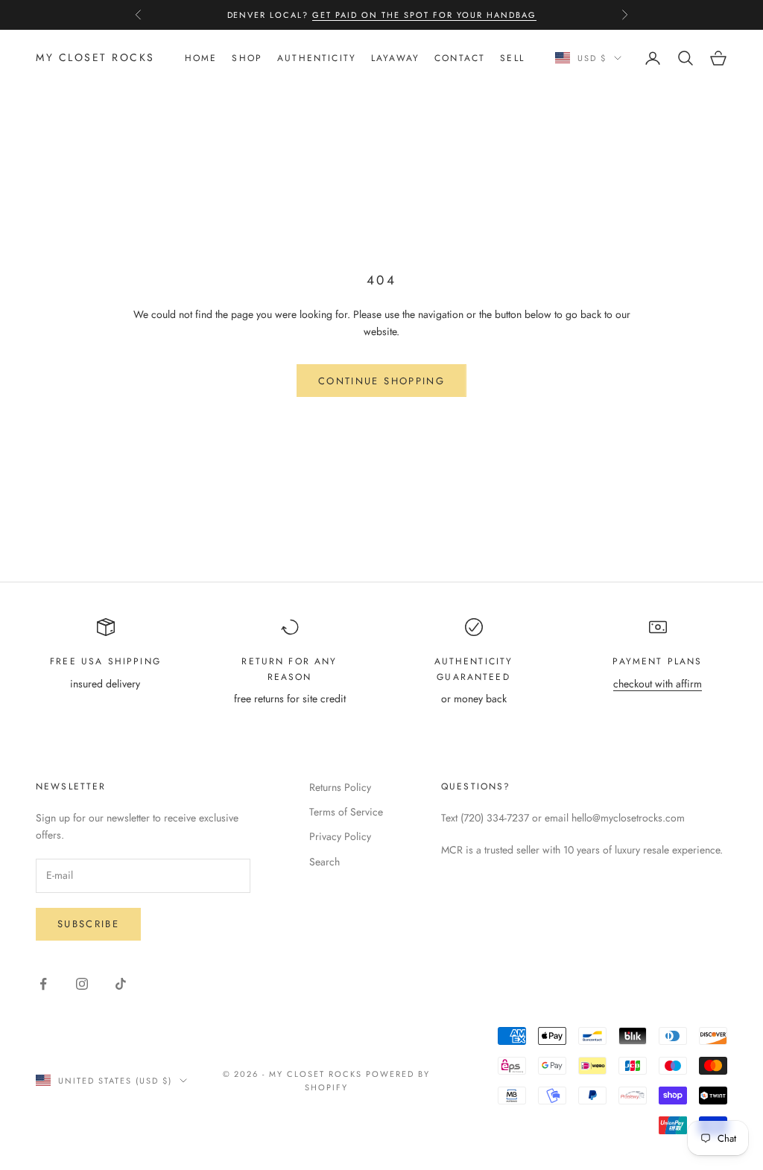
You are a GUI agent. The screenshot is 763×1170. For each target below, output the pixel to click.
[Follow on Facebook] (43, 983)
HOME (201, 58)
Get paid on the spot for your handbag (424, 15)
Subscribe (88, 924)
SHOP (247, 58)
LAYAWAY (395, 58)
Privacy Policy (340, 836)
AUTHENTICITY (316, 58)
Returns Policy (340, 787)
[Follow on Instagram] (82, 983)
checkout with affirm (657, 683)
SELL (512, 58)
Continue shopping (381, 381)
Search (324, 861)
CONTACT (459, 58)
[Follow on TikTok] (120, 983)
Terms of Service (346, 811)
